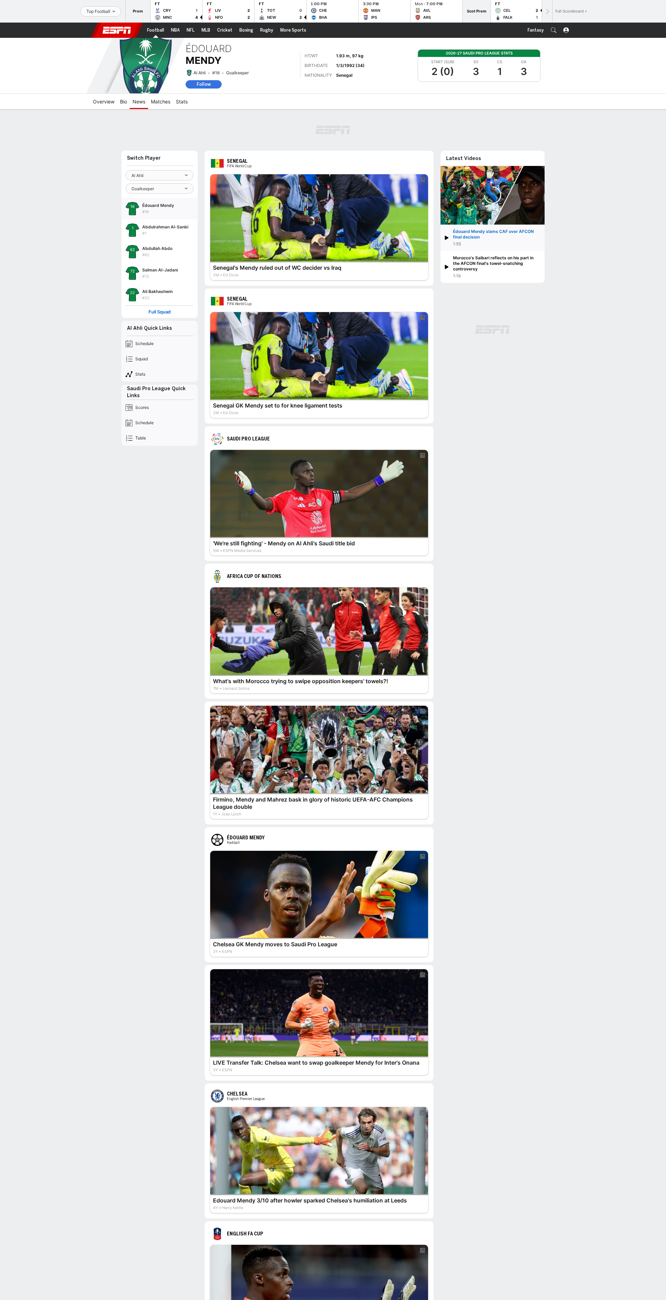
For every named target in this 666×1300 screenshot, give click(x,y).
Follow (204, 84)
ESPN (117, 30)
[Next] (547, 11)
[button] (553, 30)
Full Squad (159, 311)
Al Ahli (200, 72)
